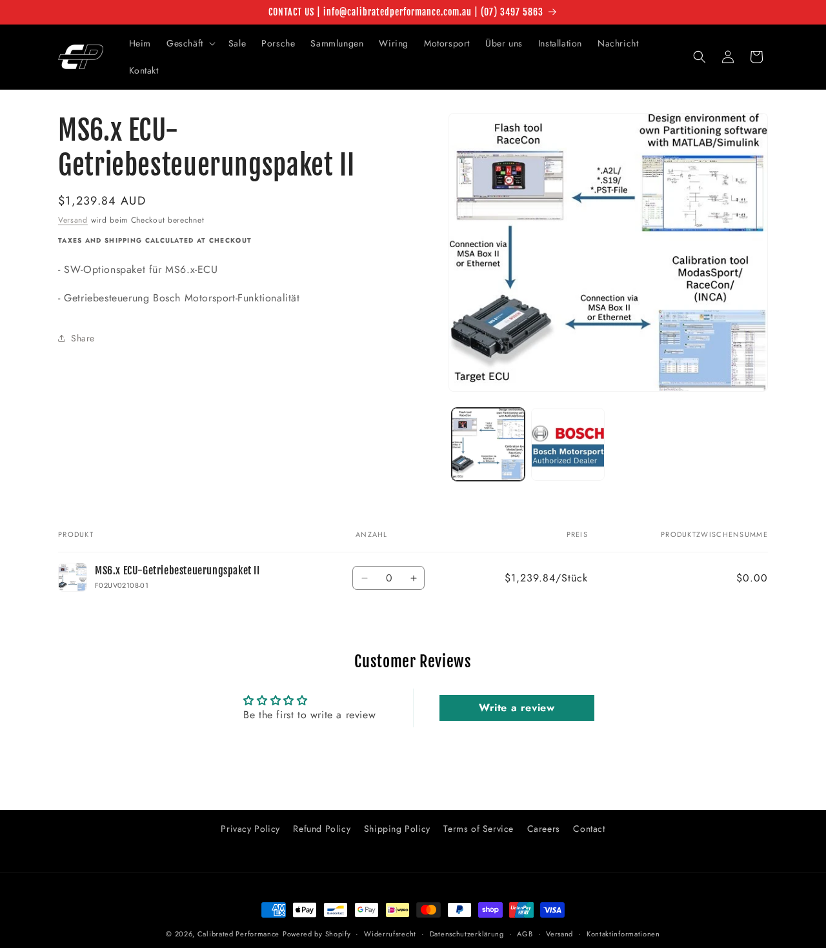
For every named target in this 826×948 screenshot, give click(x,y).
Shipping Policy (397, 828)
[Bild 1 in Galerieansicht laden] (488, 444)
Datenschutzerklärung (467, 934)
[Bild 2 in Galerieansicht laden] (567, 444)
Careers (543, 828)
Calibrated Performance (238, 934)
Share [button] (83, 338)
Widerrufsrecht (390, 934)
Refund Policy (321, 828)
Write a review (516, 707)
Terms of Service (478, 828)
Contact (589, 828)
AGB (524, 934)
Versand (73, 220)
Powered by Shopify (317, 934)
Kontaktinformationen (623, 934)
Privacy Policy (250, 828)
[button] (190, 43)
